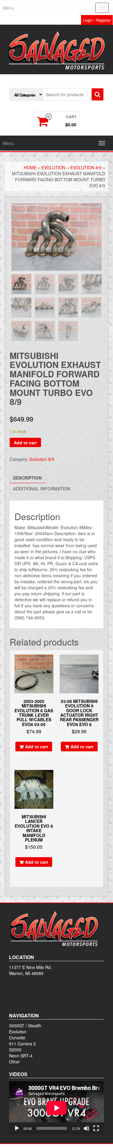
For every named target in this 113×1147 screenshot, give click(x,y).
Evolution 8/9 (86, 167)
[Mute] (86, 1128)
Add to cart (25, 443)
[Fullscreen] (96, 1128)
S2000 (15, 1050)
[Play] (17, 1128)
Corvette (17, 1038)
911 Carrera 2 (22, 1044)
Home (30, 167)
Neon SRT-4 (21, 1056)
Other (14, 1062)
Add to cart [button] (36, 747)
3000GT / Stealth (25, 1026)
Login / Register (97, 20)
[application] (56, 1107)
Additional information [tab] (41, 489)
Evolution (53, 167)
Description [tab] (27, 478)
